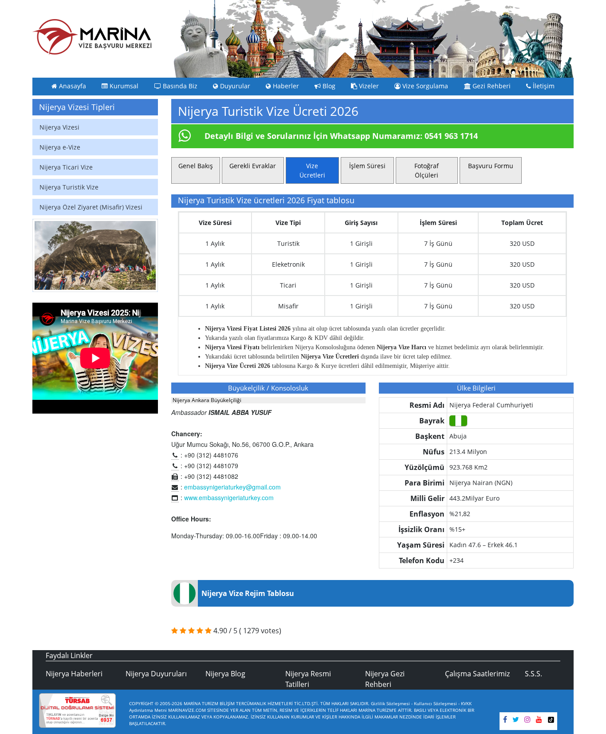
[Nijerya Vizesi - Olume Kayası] (95, 255)
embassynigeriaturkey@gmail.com (232, 486)
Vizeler (368, 86)
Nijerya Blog (225, 674)
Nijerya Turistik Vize (68, 187)
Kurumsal (123, 86)
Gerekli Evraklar (252, 166)
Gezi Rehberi (491, 86)
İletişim (543, 86)
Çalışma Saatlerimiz (477, 674)
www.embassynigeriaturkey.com (229, 497)
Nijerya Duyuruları (156, 674)
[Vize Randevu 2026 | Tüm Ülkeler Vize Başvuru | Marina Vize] (92, 37)
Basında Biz (179, 86)
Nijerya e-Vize (59, 147)
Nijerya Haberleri (74, 674)
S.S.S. (533, 674)
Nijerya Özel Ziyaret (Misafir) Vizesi (90, 207)
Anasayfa (71, 86)
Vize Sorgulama (424, 86)
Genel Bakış (195, 166)
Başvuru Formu (490, 166)
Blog (328, 86)
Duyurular (234, 86)
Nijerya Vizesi (59, 127)
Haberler (285, 86)
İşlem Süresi (367, 166)
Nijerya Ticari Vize (66, 167)
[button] (41, 255)
